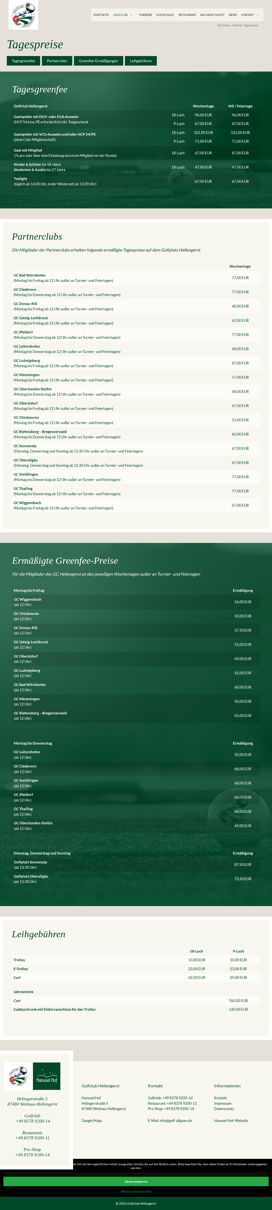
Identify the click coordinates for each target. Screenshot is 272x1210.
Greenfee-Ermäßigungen (98, 61)
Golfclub (120, 15)
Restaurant (187, 15)
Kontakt (247, 15)
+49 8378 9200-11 (32, 1137)
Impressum (222, 1103)
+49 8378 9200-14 (33, 1121)
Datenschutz (224, 1108)
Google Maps (92, 1120)
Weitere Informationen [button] (136, 1191)
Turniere (145, 15)
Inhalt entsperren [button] (136, 1181)
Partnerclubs (57, 61)
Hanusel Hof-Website (231, 1120)
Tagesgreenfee (23, 61)
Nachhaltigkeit (212, 15)
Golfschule (165, 15)
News (233, 15)
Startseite (101, 15)
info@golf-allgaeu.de (176, 1120)
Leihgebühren (141, 61)
